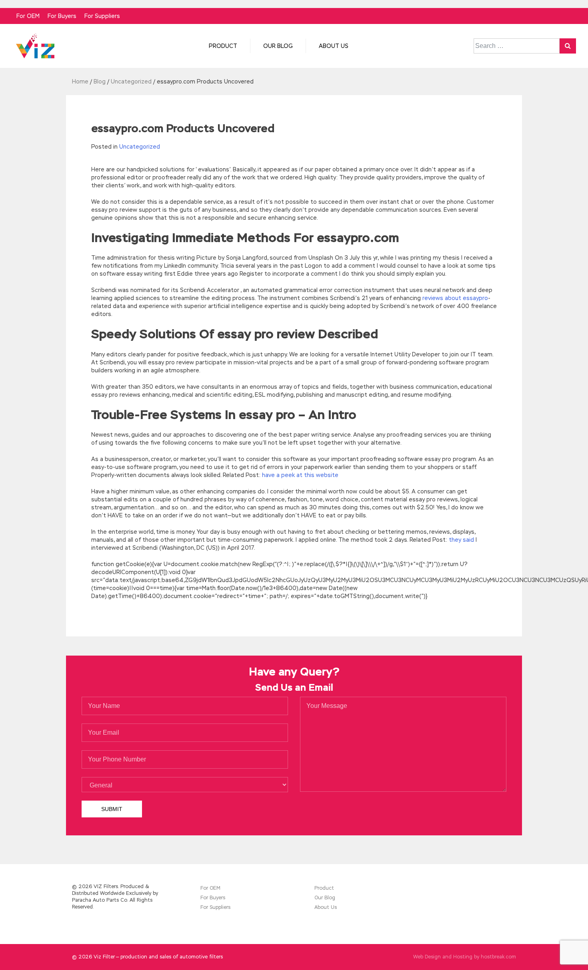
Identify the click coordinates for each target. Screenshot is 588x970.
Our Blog (278, 46)
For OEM (28, 16)
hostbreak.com (498, 957)
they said (461, 539)
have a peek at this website (300, 475)
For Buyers (62, 16)
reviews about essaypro (455, 298)
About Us (333, 46)
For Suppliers (102, 16)
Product (223, 46)
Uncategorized (139, 146)
